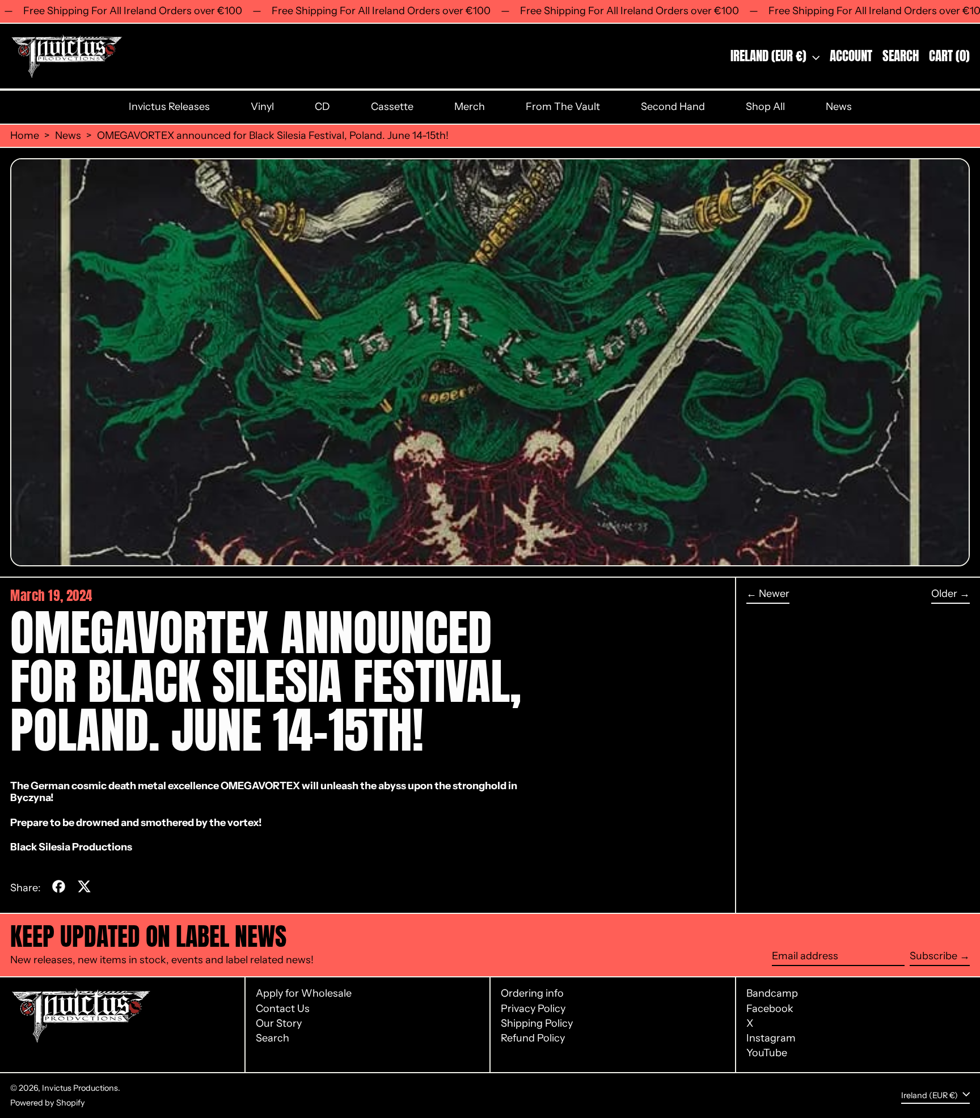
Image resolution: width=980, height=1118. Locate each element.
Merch (469, 106)
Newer (774, 594)
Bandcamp (772, 994)
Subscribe (933, 956)
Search (272, 1038)
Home (24, 136)
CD (322, 106)
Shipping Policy (537, 1023)
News (839, 106)
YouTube (766, 1053)
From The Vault (563, 106)
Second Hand (673, 106)
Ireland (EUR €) (769, 55)
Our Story (279, 1023)
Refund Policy (533, 1038)
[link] (260, 786)
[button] (900, 56)
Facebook (769, 1009)
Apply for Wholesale (304, 993)
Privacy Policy (533, 1008)
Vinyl (262, 106)
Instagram (771, 1038)
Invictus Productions (80, 1088)
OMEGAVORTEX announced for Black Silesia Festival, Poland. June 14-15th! (273, 136)
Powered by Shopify (47, 1103)
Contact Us (283, 1008)
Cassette (392, 106)
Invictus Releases (169, 106)
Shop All (765, 106)
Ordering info (532, 993)
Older (944, 594)
